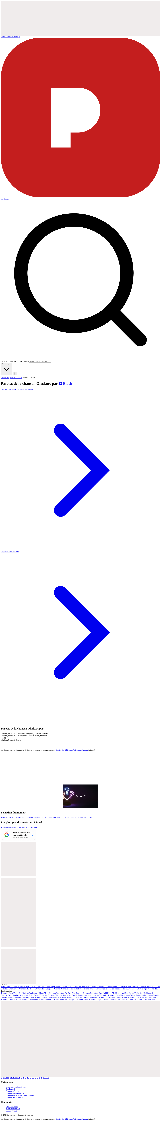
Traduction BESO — (54, 997)
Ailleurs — (139, 987)
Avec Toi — (134, 989)
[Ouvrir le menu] (16, 373)
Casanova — (45, 987)
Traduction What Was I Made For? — (19, 999)
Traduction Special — (113, 997)
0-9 (47, 1078)
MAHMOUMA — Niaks (11, 818)
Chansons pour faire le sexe (16, 1087)
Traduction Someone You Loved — (58, 995)
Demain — (121, 989)
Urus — (96, 989)
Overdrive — (18, 989)
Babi (35, 827)
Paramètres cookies (13, 1109)
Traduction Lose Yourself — (15, 993)
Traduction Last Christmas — (121, 995)
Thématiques (6, 364)
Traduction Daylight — (74, 999)
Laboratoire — (89, 987)
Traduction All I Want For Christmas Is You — (132, 999)
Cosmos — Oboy (76, 818)
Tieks (23, 827)
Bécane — (60, 987)
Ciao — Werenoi (27, 818)
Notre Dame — (13, 987)
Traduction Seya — (99, 999)
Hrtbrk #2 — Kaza (62, 818)
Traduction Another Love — (92, 995)
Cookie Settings (11, 1111)
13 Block (65, 383)
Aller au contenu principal (10, 37)
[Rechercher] (13, 373)
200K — (73, 987)
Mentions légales (12, 1107)
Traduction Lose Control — (23, 995)
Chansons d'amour (12, 1091)
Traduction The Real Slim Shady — (73, 993)
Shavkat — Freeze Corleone (44, 818)
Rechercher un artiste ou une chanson (15, 361)
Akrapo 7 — (150, 989)
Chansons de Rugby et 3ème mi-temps (20, 1095)
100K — (30, 987)
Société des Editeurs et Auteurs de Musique (72, 750)
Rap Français (10, 1089)
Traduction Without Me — (42, 993)
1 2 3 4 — (35, 989)
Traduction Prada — (49, 999)
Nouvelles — (68, 989)
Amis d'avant (16, 827)
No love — (82, 989)
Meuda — (105, 987)
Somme (4, 827)
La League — (51, 989)
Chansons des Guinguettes (15, 1093)
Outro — (122, 987)
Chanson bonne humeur (14, 1097)
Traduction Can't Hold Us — (112, 993)
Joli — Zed (87, 818)
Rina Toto (30, 827)
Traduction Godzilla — (86, 997)
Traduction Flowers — (21, 997)
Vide (9, 827)
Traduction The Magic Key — (142, 997)
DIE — (109, 989)
